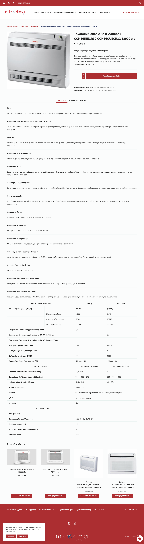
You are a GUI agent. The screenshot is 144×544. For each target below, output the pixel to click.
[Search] (140, 3)
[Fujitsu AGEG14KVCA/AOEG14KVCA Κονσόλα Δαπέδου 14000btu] (88, 463)
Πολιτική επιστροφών (47, 510)
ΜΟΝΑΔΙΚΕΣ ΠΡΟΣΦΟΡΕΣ (131, 12)
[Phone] (13, 3)
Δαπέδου (97, 90)
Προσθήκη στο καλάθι (111, 76)
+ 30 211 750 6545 (23, 3)
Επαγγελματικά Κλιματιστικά (64, 12)
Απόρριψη (22, 536)
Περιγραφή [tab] (62, 100)
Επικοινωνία (99, 510)
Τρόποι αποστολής (83, 510)
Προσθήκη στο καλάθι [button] (21, 496)
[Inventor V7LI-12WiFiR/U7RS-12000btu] (55, 457)
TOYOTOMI (89, 90)
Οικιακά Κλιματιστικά (41, 12)
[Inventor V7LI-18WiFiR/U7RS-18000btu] (21, 457)
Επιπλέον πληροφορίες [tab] (77, 100)
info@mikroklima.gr (130, 536)
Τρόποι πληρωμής (66, 510)
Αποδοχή (11, 536)
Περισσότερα (103, 12)
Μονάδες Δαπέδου (109, 90)
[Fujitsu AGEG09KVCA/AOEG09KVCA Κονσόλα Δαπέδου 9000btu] (122, 463)
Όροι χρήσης (31, 510)
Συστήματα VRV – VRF (86, 12)
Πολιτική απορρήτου (15, 510)
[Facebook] (4, 3)
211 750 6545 (130, 510)
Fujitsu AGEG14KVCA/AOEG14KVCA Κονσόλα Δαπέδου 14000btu (89, 485)
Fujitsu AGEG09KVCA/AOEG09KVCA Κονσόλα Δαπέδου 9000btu (122, 485)
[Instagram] (8, 3)
